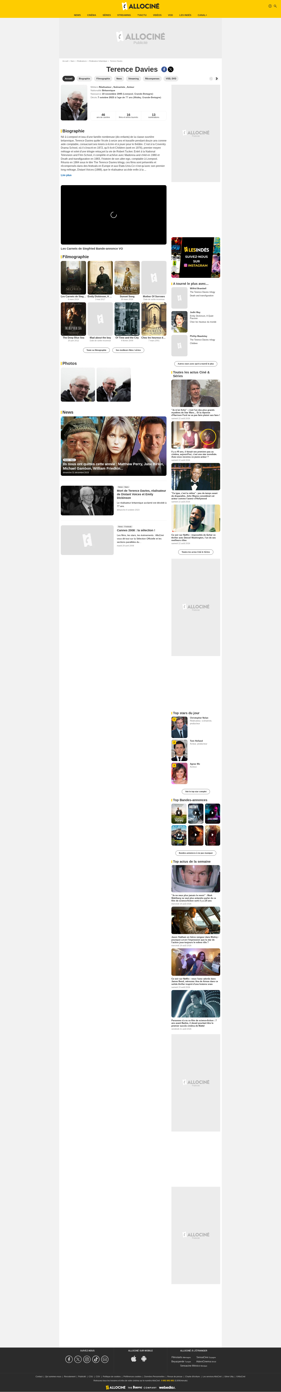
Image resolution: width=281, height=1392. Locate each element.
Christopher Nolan (199, 718)
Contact (39, 1376)
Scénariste (119, 87)
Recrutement (69, 1376)
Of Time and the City (127, 337)
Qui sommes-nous (53, 1376)
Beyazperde (177, 1361)
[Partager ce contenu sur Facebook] (164, 69)
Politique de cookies (112, 1376)
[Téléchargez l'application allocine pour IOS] (135, 1358)
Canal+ (202, 15)
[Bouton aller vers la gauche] (211, 79)
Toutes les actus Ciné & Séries (196, 552)
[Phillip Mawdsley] (179, 345)
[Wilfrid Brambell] (179, 298)
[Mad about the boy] (100, 319)
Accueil (65, 61)
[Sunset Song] (127, 278)
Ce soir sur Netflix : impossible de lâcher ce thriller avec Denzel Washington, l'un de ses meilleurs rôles (193, 538)
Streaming (124, 15)
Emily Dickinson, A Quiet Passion (100, 296)
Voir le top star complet (196, 791)
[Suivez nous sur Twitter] (78, 1359)
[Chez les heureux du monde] (154, 319)
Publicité (82, 1376)
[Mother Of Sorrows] (154, 278)
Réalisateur (105, 87)
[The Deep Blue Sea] (73, 319)
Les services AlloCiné (212, 1376)
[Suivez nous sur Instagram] (87, 1359)
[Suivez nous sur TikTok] (96, 1359)
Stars (72, 61)
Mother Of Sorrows (154, 296)
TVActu (142, 15)
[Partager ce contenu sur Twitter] (171, 69)
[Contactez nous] (105, 1359)
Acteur (130, 87)
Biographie (73, 131)
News (77, 15)
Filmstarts (177, 1357)
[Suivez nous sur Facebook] (69, 1359)
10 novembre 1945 (112, 93)
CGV (98, 1376)
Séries (107, 15)
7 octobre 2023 (106, 97)
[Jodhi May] (179, 322)
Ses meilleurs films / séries (128, 350)
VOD (170, 15)
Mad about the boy (100, 337)
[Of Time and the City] (127, 319)
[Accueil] (140, 6)
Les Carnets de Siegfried (73, 296)
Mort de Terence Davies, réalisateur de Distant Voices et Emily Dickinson (141, 494)
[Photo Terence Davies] (78, 385)
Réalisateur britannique (98, 61)
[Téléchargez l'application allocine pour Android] (145, 1358)
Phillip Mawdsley (198, 336)
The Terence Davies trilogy (202, 292)
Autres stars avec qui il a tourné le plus (196, 364)
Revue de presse (174, 1376)
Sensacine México (190, 1365)
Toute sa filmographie (96, 350)
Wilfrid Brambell (198, 288)
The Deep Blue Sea (73, 337)
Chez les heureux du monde (154, 337)
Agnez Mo (195, 764)
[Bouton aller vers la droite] (217, 79)
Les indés (185, 15)
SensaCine (202, 1357)
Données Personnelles (154, 1376)
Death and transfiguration (202, 295)
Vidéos (157, 15)
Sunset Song (127, 296)
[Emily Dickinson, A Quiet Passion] (100, 278)
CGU (91, 1376)
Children (194, 343)
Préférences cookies (132, 1376)
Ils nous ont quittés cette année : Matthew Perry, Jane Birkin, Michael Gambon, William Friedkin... (113, 466)
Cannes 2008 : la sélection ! (136, 530)
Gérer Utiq (229, 1376)
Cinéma (91, 15)
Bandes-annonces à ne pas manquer (196, 853)
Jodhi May (195, 312)
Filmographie (75, 256)
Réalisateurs (82, 61)
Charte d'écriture (192, 1376)
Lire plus (66, 175)
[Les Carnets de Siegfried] (73, 278)
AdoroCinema (203, 1361)
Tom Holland (196, 741)
